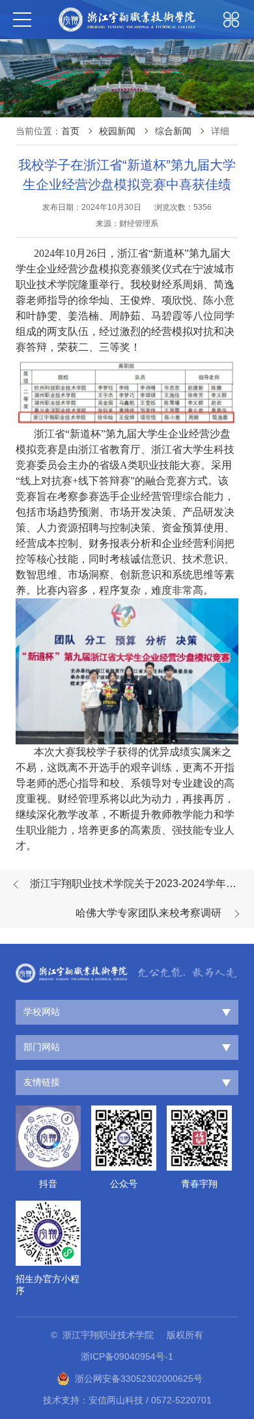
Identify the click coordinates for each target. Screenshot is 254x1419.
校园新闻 (117, 131)
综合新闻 (173, 131)
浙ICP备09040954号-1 (127, 1356)
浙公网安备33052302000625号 (139, 1378)
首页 (70, 131)
